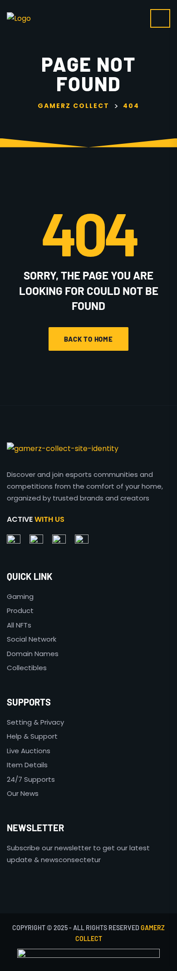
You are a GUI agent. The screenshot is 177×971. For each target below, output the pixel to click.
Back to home (88, 339)
